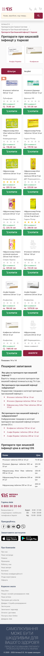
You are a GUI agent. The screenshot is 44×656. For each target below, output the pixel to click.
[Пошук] (38, 16)
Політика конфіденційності (11, 574)
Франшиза (5, 561)
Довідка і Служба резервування (13, 603)
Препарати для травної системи (14, 27)
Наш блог (5, 591)
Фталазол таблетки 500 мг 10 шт (20, 397)
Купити (13, 111)
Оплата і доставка (8, 613)
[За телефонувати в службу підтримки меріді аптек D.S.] (30, 10)
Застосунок (5, 606)
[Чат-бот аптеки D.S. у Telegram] (18, 526)
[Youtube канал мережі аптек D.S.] (13, 526)
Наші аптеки (6, 597)
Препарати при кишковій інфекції (14, 30)
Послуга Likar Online (9, 616)
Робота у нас (6, 564)
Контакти (4, 571)
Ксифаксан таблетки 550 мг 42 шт (21, 428)
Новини (4, 558)
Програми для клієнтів (10, 600)
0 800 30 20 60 (11, 506)
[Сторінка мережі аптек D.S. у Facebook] (3, 526)
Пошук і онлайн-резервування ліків (15, 594)
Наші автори (6, 567)
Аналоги (32, 353)
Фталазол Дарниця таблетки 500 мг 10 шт (24, 401)
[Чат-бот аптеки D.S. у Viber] (23, 526)
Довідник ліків (6, 619)
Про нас (4, 552)
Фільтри (11, 71)
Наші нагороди (7, 555)
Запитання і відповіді (9, 609)
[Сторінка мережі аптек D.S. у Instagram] (8, 526)
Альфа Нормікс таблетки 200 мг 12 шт (23, 436)
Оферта (4, 580)
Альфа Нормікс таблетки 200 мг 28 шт (23, 432)
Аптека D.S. (5, 24)
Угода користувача (8, 577)
